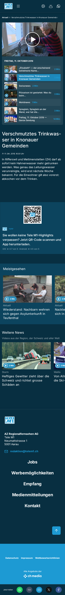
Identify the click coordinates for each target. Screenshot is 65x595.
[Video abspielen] (32, 39)
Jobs (32, 461)
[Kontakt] (58, 6)
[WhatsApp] (20, 590)
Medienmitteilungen (32, 494)
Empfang (32, 483)
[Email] (39, 590)
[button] (29, 590)
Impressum (27, 558)
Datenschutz (12, 558)
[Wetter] (51, 6)
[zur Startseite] (8, 6)
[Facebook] (59, 590)
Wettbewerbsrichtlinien (47, 558)
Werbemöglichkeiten (32, 472)
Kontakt (32, 505)
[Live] (43, 6)
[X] (49, 590)
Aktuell (5, 17)
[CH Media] (33, 576)
